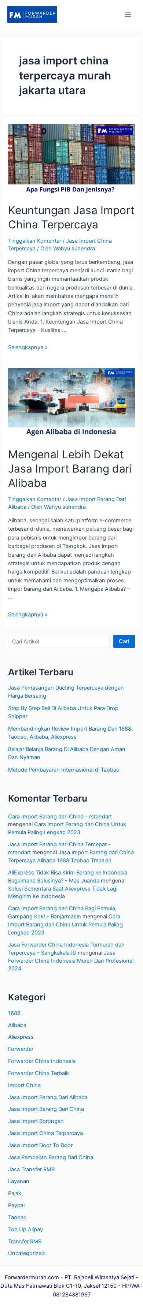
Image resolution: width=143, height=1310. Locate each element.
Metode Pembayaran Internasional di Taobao (64, 769)
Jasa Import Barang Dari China (46, 1109)
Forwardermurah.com (32, 1277)
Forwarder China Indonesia (42, 1061)
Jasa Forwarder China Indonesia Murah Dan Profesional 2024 (70, 960)
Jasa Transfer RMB (31, 1169)
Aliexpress (21, 1037)
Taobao (17, 1217)
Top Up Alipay (25, 1229)
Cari (124, 641)
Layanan (18, 1181)
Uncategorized (26, 1253)
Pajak (14, 1193)
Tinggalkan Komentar (34, 241)
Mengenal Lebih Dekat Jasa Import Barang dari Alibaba (70, 468)
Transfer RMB (24, 1241)
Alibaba (17, 1025)
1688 (14, 1013)
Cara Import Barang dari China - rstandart (60, 816)
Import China (24, 1085)
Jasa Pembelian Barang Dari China (50, 1157)
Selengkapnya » (28, 347)
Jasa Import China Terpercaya (45, 1133)
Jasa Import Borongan (36, 1121)
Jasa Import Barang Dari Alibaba (48, 1097)
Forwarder (20, 1049)
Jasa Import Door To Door (40, 1145)
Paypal (16, 1205)
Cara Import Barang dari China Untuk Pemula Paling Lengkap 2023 (65, 924)
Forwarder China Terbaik (38, 1073)
